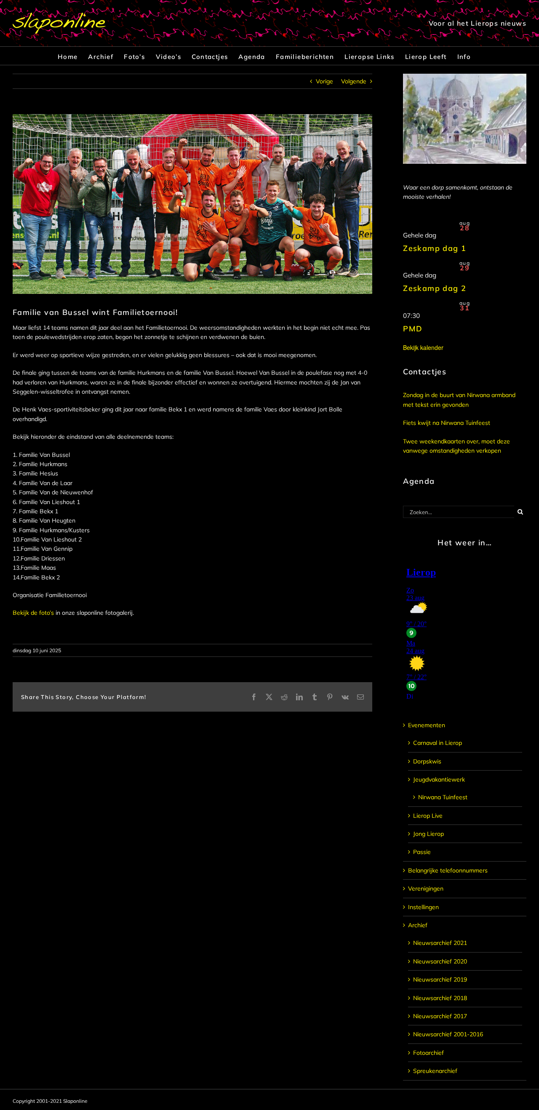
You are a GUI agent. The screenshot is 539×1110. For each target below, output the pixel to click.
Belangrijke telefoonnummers (448, 870)
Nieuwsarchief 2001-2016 (448, 1034)
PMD (412, 329)
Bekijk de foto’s (33, 612)
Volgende (353, 81)
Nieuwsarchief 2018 (440, 998)
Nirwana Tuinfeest (442, 797)
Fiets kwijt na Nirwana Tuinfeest (446, 423)
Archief (417, 925)
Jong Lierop (428, 834)
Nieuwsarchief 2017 (440, 1016)
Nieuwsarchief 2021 (440, 943)
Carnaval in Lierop (437, 743)
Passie (422, 852)
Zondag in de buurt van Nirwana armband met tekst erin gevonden (459, 399)
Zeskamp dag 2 (434, 288)
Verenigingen (425, 888)
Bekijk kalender (423, 347)
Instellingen (423, 907)
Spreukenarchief (435, 1071)
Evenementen (426, 725)
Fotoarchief (428, 1053)
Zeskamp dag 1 (434, 248)
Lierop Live (428, 815)
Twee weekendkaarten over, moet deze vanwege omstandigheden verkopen (456, 446)
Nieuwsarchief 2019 (440, 979)
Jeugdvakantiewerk (439, 779)
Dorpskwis (427, 761)
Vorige (324, 81)
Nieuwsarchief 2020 (440, 961)
